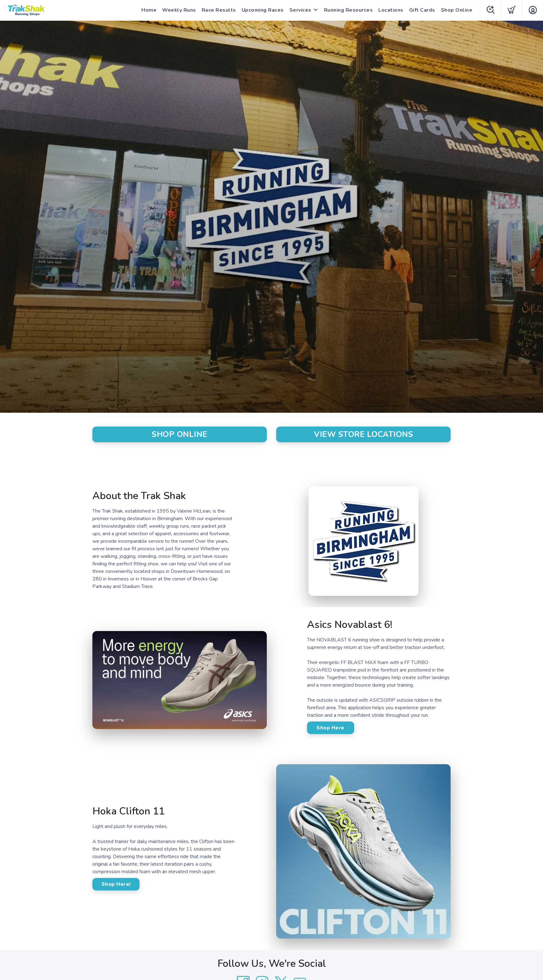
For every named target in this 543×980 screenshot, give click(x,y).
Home (148, 10)
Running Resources (348, 10)
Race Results (219, 10)
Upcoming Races (263, 10)
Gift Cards (422, 10)
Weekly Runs (179, 10)
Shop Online (457, 10)
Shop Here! (116, 884)
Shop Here (330, 727)
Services (300, 10)
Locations (390, 10)
